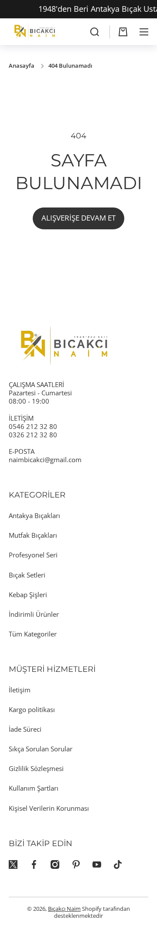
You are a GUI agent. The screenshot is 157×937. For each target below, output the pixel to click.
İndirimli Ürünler (34, 614)
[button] (123, 32)
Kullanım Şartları (33, 788)
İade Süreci (25, 729)
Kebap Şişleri (28, 594)
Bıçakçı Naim (64, 909)
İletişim (20, 689)
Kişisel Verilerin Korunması (49, 808)
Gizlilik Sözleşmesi (36, 768)
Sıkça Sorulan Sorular (40, 748)
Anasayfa (21, 65)
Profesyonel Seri (33, 554)
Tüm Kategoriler (33, 633)
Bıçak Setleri (27, 574)
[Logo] (35, 31)
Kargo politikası (32, 709)
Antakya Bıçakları (34, 515)
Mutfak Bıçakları (33, 535)
